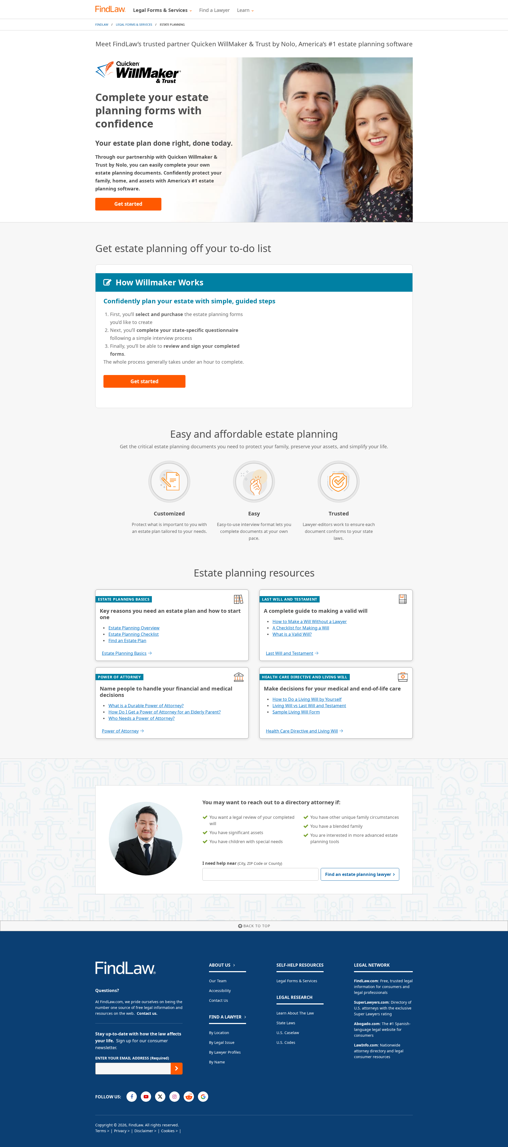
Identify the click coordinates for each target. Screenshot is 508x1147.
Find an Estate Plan (127, 640)
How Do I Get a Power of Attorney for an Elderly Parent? (164, 712)
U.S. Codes (285, 1042)
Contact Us (218, 1000)
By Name (217, 1061)
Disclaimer (143, 1130)
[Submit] (177, 1069)
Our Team (217, 980)
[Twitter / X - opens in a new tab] (160, 1096)
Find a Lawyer (214, 10)
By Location (219, 1032)
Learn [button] (243, 10)
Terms (100, 1130)
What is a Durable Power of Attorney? (146, 706)
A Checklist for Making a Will (301, 628)
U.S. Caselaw (287, 1032)
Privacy (120, 1130)
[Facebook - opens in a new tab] (131, 1096)
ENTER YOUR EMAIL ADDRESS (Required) (132, 1058)
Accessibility (220, 990)
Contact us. (147, 1013)
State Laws (285, 1022)
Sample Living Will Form (296, 712)
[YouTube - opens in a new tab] (146, 1096)
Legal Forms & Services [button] (160, 10)
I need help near (242, 863)
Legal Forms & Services (134, 24)
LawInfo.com (366, 1045)
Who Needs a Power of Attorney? (141, 718)
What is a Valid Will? (292, 634)
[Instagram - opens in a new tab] (174, 1096)
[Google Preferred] (203, 1096)
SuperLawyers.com (371, 1002)
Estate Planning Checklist (133, 634)
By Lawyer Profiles (225, 1052)
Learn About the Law (295, 1013)
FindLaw (101, 24)
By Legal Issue (221, 1042)
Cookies (168, 1130)
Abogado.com (367, 1023)
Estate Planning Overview (134, 628)
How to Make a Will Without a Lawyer (310, 621)
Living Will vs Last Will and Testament (309, 706)
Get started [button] (128, 203)
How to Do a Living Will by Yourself (307, 699)
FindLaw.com (366, 980)
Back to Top (256, 925)
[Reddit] (189, 1096)
